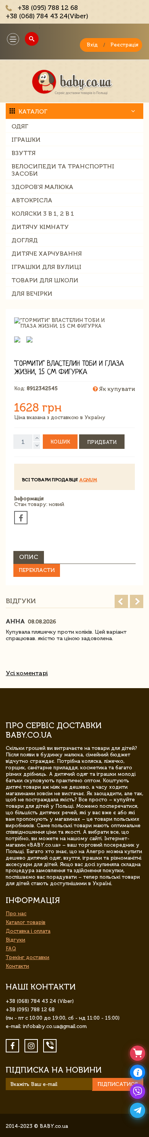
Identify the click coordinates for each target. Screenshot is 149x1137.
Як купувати (116, 389)
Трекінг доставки (27, 957)
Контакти (17, 966)
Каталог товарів (25, 922)
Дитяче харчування (46, 253)
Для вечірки (31, 293)
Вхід (92, 45)
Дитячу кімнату (40, 227)
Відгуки (15, 940)
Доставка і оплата (28, 931)
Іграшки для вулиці (46, 267)
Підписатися (117, 1084)
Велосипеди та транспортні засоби (62, 170)
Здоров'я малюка (42, 187)
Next (136, 601)
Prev (121, 601)
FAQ (11, 948)
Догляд (24, 240)
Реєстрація (124, 45)
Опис (28, 556)
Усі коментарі (27, 673)
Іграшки (25, 139)
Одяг (19, 126)
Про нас (16, 913)
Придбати (102, 442)
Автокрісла (31, 200)
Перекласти (37, 570)
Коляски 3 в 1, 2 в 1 (42, 213)
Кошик (60, 442)
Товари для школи (44, 280)
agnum (88, 479)
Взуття (23, 153)
